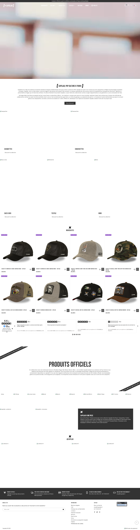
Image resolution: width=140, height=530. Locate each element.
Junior (87, 5)
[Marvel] (14, 397)
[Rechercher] (131, 5)
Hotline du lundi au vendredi (95, 492)
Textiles (71, 5)
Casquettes (62, 5)
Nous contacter (98, 505)
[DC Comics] (84, 396)
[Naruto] (28, 397)
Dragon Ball (23, 95)
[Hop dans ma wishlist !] (30, 269)
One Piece (29, 95)
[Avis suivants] (138, 326)
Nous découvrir (70, 103)
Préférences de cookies (77, 523)
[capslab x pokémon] (16, 409)
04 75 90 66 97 (97, 509)
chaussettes (37, 98)
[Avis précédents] (15, 326)
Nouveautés (44, 5)
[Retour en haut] (137, 523)
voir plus (22, 326)
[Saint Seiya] (70, 397)
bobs (45, 98)
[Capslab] (9, 5)
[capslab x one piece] (52, 409)
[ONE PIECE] (126, 396)
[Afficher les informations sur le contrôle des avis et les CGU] (12, 328)
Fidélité (95, 5)
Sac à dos (80, 5)
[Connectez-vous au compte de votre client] (128, 5)
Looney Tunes (45, 95)
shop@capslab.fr (98, 507)
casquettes (100, 89)
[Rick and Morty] (56, 397)
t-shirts (61, 98)
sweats (56, 98)
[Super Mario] (112, 396)
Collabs (52, 5)
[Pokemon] (98, 396)
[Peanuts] (42, 397)
